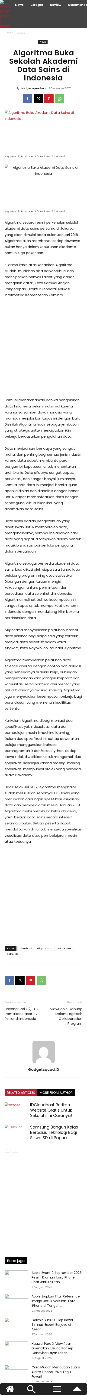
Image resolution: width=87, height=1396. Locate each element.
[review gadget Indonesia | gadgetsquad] (6, 14)
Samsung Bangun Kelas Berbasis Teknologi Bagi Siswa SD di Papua (54, 1132)
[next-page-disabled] (15, 1150)
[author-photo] (43, 1063)
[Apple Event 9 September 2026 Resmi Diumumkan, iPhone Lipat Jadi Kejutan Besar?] (16, 1278)
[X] (38, 98)
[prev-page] (7, 1150)
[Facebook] (27, 98)
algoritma (44, 948)
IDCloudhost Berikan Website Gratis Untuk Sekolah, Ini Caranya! (51, 1110)
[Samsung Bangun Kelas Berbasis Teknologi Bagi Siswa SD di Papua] (16, 1133)
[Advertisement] (43, 347)
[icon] (77, 1391)
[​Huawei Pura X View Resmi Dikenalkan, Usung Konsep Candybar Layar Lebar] (16, 1349)
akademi (25, 948)
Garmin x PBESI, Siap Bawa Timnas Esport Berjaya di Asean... (52, 1325)
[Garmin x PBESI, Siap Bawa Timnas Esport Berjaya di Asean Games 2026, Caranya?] (16, 1326)
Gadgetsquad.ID (32, 88)
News (21, 33)
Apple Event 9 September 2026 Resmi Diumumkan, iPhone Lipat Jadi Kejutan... (57, 1277)
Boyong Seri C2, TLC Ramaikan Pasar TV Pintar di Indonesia (21, 1013)
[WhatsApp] (59, 98)
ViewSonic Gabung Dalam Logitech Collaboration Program (66, 1016)
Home (9, 33)
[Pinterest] (49, 98)
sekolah (12, 954)
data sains (64, 948)
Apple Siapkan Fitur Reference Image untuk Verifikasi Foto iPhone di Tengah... (56, 1301)
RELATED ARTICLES (21, 1092)
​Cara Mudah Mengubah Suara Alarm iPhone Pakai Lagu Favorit (56, 1372)
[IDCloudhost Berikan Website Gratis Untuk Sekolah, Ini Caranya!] (16, 1110)
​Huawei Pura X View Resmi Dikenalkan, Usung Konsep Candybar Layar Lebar (52, 1348)
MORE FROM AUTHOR (56, 1092)
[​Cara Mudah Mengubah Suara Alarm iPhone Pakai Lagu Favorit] (16, 1373)
